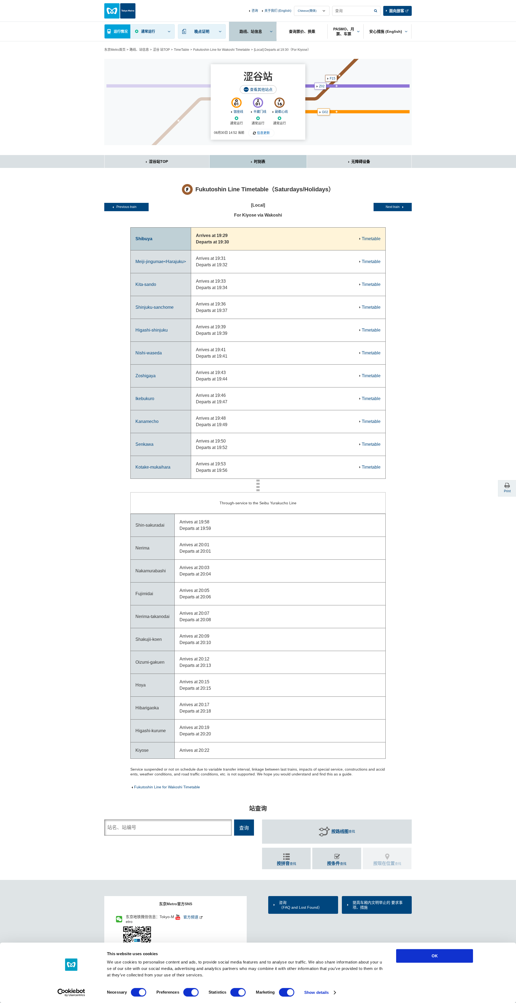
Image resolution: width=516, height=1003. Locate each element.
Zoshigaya (145, 375)
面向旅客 (396, 11)
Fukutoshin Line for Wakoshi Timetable (221, 50)
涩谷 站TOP (161, 50)
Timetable (371, 238)
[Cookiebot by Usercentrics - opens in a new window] (71, 992)
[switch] (191, 992)
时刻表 (259, 161)
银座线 (238, 112)
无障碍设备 (360, 161)
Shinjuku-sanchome (154, 307)
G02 (325, 112)
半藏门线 (259, 112)
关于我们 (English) (277, 11)
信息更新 (263, 133)
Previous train (126, 207)
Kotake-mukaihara (152, 467)
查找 (343, 831)
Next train (393, 207)
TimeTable (181, 50)
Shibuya (143, 238)
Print (507, 491)
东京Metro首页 (115, 50)
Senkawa (144, 444)
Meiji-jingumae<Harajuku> (160, 261)
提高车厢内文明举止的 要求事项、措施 (378, 904)
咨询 (255, 11)
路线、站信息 (139, 50)
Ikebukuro (144, 398)
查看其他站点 (261, 89)
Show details (316, 992)
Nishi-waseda (148, 353)
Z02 (322, 86)
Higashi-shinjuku (151, 330)
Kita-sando (145, 284)
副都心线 (281, 112)
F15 (332, 78)
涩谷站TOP (158, 161)
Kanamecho (147, 421)
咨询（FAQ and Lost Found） (300, 904)
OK (435, 956)
